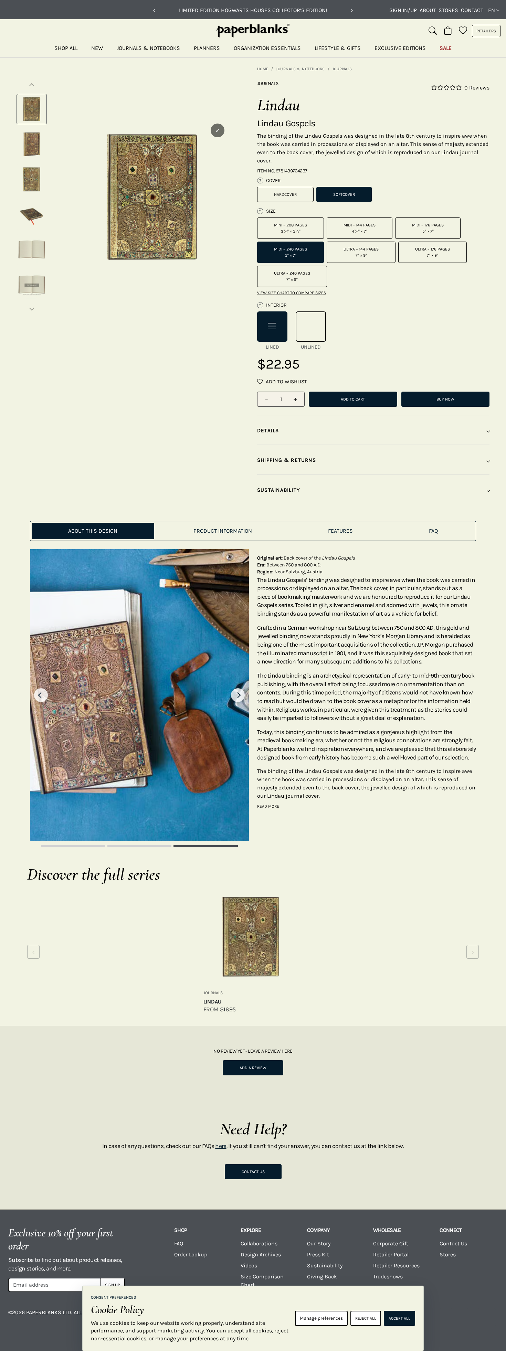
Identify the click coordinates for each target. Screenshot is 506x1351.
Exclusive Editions (400, 48)
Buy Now (445, 399)
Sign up (112, 1285)
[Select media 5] (32, 249)
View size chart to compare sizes (291, 292)
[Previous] (154, 10)
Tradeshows (388, 1276)
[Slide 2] (139, 846)
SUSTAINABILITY (278, 490)
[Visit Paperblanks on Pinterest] (487, 1317)
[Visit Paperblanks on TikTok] (432, 1317)
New (97, 48)
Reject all (365, 1318)
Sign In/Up (403, 10)
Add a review (253, 1067)
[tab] (93, 531)
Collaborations (259, 1243)
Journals (342, 68)
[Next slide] (238, 695)
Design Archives (261, 1254)
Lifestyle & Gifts (338, 48)
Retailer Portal (391, 1254)
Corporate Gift (390, 1243)
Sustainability (324, 1265)
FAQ (178, 1243)
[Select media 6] (32, 284)
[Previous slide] (41, 695)
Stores (448, 10)
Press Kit (318, 1254)
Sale (446, 48)
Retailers (486, 31)
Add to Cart (353, 399)
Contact (472, 10)
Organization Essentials (267, 48)
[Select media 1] (32, 109)
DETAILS (268, 430)
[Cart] (447, 31)
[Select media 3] (32, 179)
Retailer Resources (396, 1265)
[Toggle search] (432, 31)
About (428, 10)
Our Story (318, 1243)
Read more (268, 806)
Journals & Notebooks (148, 48)
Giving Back (322, 1276)
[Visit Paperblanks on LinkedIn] (459, 1317)
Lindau (212, 1001)
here (220, 1145)
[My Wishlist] (463, 31)
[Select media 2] (32, 144)
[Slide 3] (205, 846)
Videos (249, 1265)
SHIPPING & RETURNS (286, 460)
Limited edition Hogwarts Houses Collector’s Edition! (253, 10)
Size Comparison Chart (262, 1280)
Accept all (399, 1318)
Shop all (65, 48)
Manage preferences (321, 1318)
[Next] (351, 10)
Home (262, 68)
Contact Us (253, 1171)
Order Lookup (190, 1254)
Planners (207, 48)
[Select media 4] (32, 214)
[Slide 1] (73, 846)
